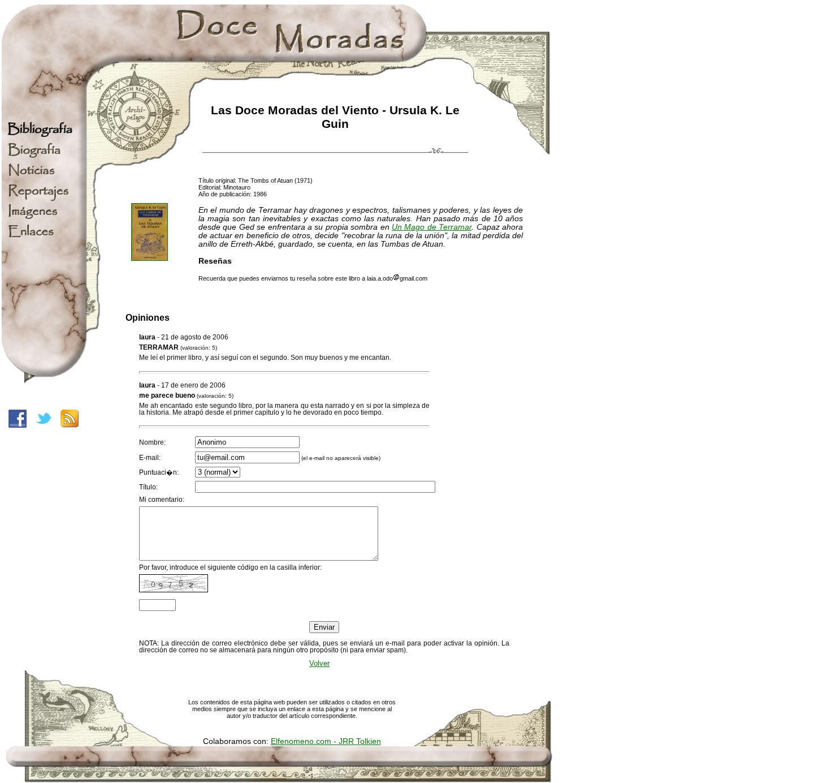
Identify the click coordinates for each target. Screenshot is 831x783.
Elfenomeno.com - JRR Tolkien (326, 741)
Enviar (324, 627)
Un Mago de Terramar (431, 227)
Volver (319, 663)
